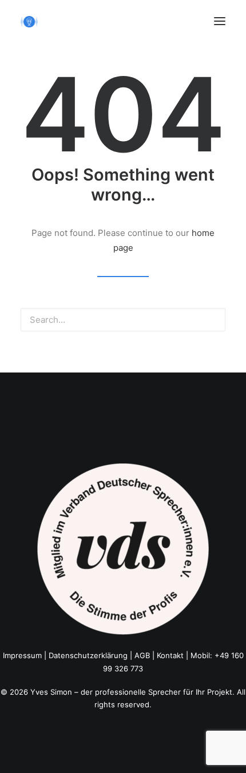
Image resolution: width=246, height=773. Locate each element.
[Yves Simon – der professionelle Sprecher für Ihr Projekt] (29, 21)
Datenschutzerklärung (88, 655)
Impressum (22, 655)
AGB (142, 655)
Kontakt (170, 655)
